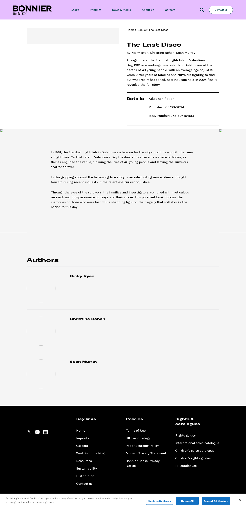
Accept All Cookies (216, 501)
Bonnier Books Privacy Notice (143, 463)
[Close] (240, 500)
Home (131, 30)
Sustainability (87, 468)
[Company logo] (32, 9)
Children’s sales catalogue (194, 450)
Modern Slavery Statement (146, 453)
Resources (84, 461)
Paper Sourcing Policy (142, 446)
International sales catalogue (197, 443)
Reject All (187, 501)
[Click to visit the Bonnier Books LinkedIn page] (45, 433)
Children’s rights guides (193, 458)
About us (148, 10)
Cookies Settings (159, 501)
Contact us (221, 9)
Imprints (95, 10)
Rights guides (185, 435)
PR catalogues (186, 466)
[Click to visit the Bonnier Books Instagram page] (37, 433)
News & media (121, 10)
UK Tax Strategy (138, 438)
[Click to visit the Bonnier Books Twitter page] (29, 433)
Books (75, 10)
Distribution (85, 476)
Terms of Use (136, 430)
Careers (170, 10)
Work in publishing (90, 453)
